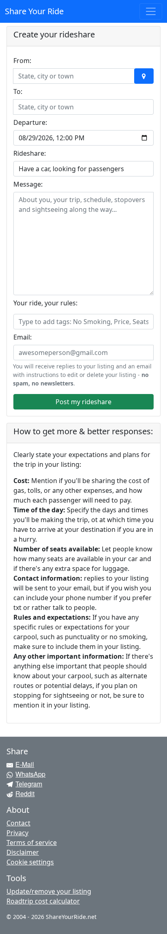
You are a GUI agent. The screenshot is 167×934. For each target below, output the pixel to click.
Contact (18, 823)
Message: (28, 184)
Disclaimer (22, 852)
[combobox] (69, 76)
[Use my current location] (144, 76)
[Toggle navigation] (150, 11)
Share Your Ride (34, 11)
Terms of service (31, 842)
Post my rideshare (83, 401)
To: (17, 91)
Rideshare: (29, 153)
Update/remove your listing (48, 891)
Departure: (30, 122)
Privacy (17, 832)
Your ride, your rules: (45, 302)
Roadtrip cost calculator (43, 901)
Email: (22, 337)
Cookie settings (30, 862)
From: (22, 60)
